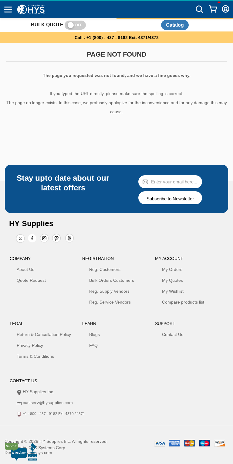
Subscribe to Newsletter (170, 198)
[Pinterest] (56, 239)
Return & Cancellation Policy (44, 334)
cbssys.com (41, 452)
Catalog (175, 25)
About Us (25, 269)
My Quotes (172, 280)
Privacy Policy (30, 345)
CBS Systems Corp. (47, 447)
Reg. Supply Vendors (109, 291)
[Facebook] (32, 238)
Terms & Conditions (35, 356)
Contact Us (172, 334)
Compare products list (183, 302)
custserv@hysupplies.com (48, 402)
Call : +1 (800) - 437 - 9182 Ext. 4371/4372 (117, 37)
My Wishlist (173, 291)
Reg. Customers (104, 269)
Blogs (94, 334)
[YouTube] (69, 239)
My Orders (172, 269)
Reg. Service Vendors (110, 302)
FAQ (93, 345)
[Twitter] (20, 239)
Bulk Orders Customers (111, 280)
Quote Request (31, 280)
